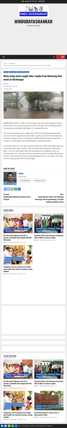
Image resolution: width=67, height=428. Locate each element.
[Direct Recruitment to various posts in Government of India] (49, 400)
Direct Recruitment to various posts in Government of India (46, 413)
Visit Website (25, 180)
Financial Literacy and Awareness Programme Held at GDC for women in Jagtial (48, 236)
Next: (49, 198)
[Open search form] (54, 57)
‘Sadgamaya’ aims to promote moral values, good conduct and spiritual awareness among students (17, 269)
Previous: (17, 197)
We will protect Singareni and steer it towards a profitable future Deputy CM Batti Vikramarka (17, 237)
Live (63, 57)
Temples (7, 262)
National (19, 72)
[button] (3, 57)
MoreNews (39, 426)
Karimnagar (12, 72)
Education (8, 228)
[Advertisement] (33, 40)
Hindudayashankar (33, 21)
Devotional (8, 258)
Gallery (6, 72)
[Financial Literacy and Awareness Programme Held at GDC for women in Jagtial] (49, 223)
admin (7, 84)
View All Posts (40, 180)
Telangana (26, 72)
